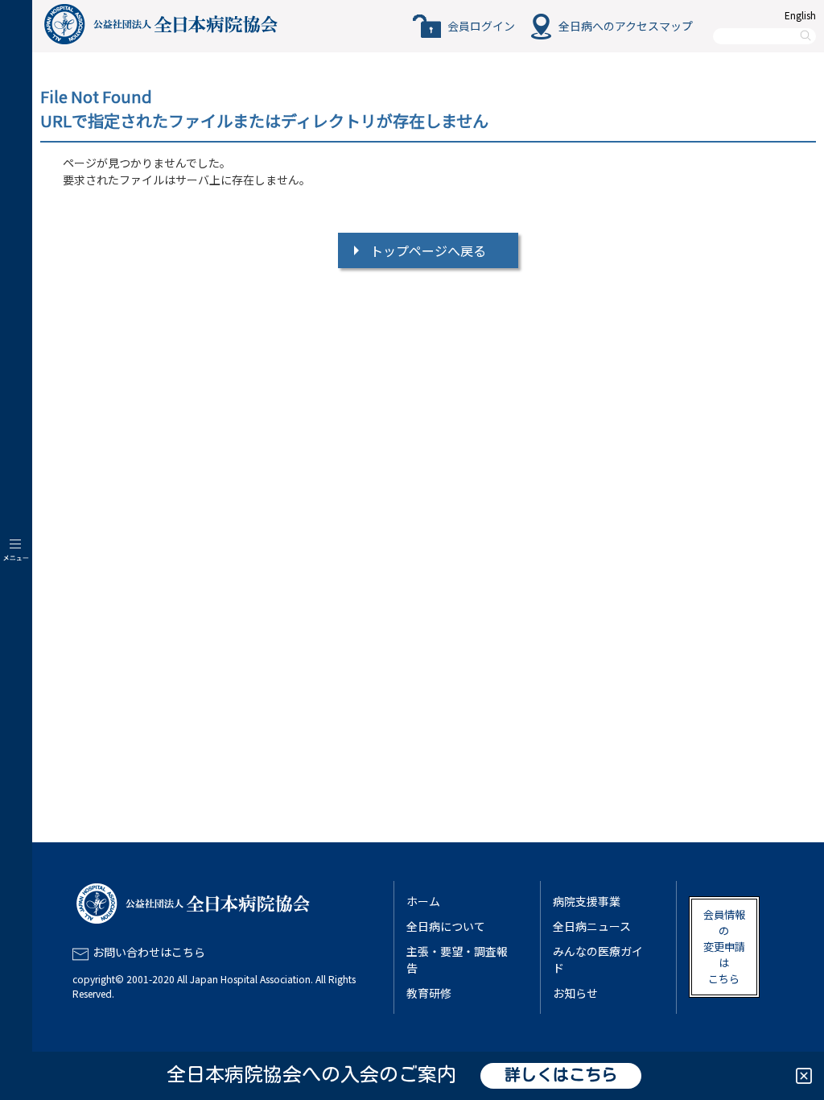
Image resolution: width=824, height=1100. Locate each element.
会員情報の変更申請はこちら (724, 946)
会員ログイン (481, 26)
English (800, 15)
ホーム (423, 901)
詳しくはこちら (561, 1076)
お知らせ (575, 993)
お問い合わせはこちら (149, 952)
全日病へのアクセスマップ (625, 26)
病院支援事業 (586, 901)
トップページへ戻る (428, 250)
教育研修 (428, 993)
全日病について (445, 926)
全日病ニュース (592, 926)
